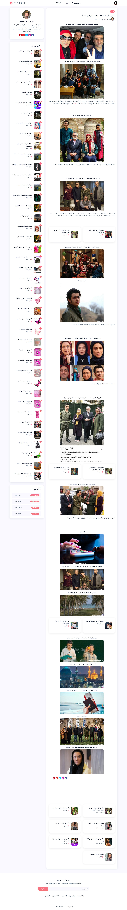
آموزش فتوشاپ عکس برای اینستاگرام (24, 144)
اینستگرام (55, 896)
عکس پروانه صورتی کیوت (25, 401)
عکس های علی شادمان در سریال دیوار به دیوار (96, 468)
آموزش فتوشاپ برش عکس (24, 226)
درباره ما (66, 3)
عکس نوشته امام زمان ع (25, 61)
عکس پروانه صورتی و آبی (25, 277)
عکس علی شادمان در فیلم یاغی (60, 808)
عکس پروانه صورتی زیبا (25, 349)
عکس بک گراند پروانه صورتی (24, 370)
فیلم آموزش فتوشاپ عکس (24, 236)
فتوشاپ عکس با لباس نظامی (24, 257)
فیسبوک (71, 896)
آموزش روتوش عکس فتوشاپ (24, 81)
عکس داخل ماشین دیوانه (25, 432)
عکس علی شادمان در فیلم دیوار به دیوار (96, 231)
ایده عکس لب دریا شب (26, 215)
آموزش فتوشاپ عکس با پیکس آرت (22, 174)
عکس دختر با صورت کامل (25, 51)
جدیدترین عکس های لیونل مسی (23, 473)
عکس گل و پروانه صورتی (25, 288)
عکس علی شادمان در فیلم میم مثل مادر (60, 840)
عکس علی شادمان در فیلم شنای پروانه (62, 622)
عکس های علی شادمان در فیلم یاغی (95, 840)
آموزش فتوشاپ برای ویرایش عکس (22, 195)
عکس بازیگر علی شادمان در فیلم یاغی (61, 468)
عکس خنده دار (35, 502)
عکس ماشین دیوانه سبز (25, 452)
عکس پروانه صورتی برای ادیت (24, 298)
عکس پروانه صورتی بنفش (25, 380)
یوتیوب (46, 896)
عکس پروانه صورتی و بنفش (24, 319)
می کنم (75, 103)
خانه (85, 3)
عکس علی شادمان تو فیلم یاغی (95, 621)
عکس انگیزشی (35, 495)
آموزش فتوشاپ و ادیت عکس (24, 185)
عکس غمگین (35, 514)
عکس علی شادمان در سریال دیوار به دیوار (61, 231)
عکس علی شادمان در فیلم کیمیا (96, 824)
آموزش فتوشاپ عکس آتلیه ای (23, 205)
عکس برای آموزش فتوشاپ (24, 71)
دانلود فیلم (80, 896)
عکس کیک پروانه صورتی (25, 391)
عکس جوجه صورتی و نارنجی (24, 308)
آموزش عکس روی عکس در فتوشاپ (22, 164)
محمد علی (109, 19)
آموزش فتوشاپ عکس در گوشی (23, 102)
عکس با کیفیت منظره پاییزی (24, 463)
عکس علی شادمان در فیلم (62, 823)
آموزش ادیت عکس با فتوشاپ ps (23, 154)
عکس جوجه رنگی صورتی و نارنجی (23, 246)
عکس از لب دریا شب (26, 112)
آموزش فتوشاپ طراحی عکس (24, 123)
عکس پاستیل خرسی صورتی (24, 411)
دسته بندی (77, 3)
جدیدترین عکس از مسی (25, 422)
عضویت (43, 888)
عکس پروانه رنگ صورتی (25, 329)
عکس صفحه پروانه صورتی (25, 360)
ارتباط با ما (58, 3)
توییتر (63, 896)
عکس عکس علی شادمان (97, 854)
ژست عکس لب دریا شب (25, 133)
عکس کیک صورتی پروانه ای (24, 339)
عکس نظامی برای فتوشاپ (25, 267)
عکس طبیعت (35, 508)
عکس (112, 11)
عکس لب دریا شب (27, 92)
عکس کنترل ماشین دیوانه (25, 442)
